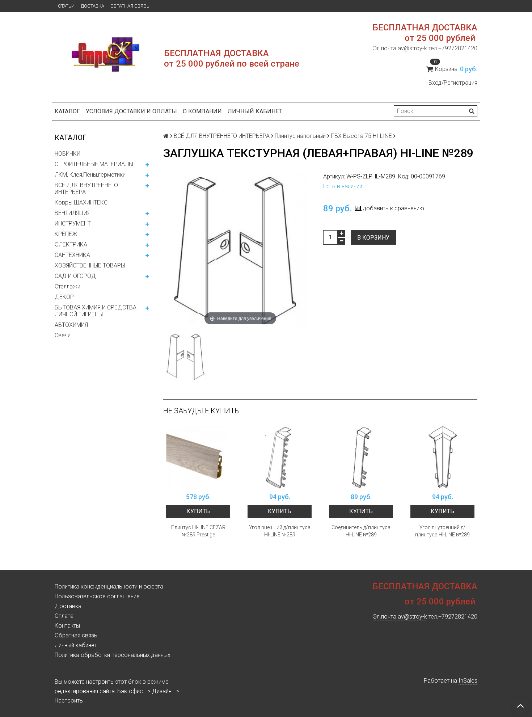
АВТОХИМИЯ (71, 324)
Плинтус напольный (300, 135)
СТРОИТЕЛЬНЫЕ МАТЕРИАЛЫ (94, 164)
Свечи (63, 335)
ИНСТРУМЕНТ (73, 223)
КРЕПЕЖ (66, 234)
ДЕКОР (64, 297)
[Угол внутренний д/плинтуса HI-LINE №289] (442, 457)
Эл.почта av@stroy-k (400, 48)
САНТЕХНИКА (72, 255)
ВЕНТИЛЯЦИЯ (72, 213)
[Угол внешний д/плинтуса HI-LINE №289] (280, 457)
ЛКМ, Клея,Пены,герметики (90, 174)
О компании (202, 111)
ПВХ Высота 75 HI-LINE (361, 135)
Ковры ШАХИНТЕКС (81, 202)
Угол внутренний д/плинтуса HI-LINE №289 (442, 530)
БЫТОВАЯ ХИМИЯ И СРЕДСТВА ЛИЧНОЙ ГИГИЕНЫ (95, 311)
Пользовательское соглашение (97, 596)
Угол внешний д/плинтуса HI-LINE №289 (280, 530)
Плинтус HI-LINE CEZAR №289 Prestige (198, 530)
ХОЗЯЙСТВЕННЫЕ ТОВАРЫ (90, 265)
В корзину (373, 237)
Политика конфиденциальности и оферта (109, 586)
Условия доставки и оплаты (131, 111)
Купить (198, 511)
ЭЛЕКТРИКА (71, 244)
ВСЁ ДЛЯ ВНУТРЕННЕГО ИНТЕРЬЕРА (86, 188)
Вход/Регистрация (452, 82)
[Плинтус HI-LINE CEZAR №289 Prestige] (198, 457)
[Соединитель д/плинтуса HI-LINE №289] (361, 457)
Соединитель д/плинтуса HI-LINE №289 (361, 530)
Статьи (66, 6)
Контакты (67, 625)
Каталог (67, 111)
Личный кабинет (255, 111)
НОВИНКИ (67, 153)
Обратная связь (129, 6)
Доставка (92, 6)
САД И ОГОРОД (75, 276)
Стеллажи (67, 286)
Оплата (64, 615)
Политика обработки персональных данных (112, 654)
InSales (468, 680)
